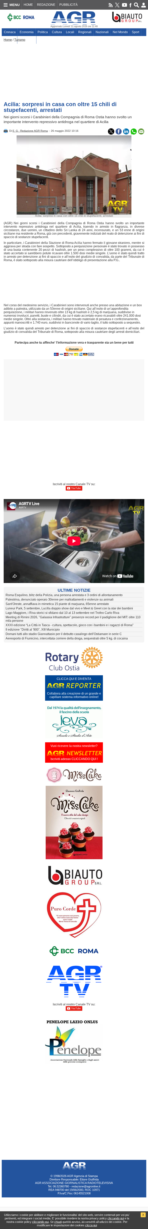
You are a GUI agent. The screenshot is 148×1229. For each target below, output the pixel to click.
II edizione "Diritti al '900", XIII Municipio (33, 629)
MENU (14, 5)
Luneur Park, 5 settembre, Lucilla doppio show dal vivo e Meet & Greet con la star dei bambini (69, 608)
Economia (27, 32)
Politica (43, 32)
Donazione (26, 39)
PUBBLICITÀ (68, 4)
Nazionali (102, 32)
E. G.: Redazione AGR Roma (30, 130)
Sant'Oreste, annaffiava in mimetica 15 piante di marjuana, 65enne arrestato (57, 604)
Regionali (85, 32)
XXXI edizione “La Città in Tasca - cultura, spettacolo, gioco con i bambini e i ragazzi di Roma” (69, 625)
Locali (70, 32)
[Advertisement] (74, 70)
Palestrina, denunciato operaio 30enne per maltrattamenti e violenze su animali (60, 599)
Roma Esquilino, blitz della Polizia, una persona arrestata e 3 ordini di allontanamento (64, 595)
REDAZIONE (46, 4)
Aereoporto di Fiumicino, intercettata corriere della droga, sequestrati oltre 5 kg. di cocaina (67, 638)
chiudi (58, 1221)
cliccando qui (116, 1218)
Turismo (19, 39)
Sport (135, 32)
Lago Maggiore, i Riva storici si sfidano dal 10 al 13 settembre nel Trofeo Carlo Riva (62, 612)
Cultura (57, 32)
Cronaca (10, 32)
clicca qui (91, 1225)
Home (8, 39)
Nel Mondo (120, 32)
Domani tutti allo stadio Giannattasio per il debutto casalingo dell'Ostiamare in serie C (64, 634)
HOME (28, 4)
